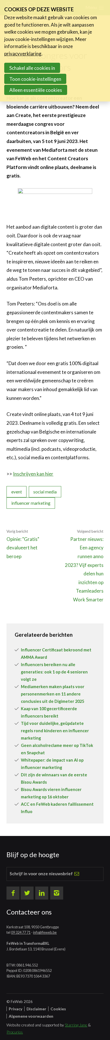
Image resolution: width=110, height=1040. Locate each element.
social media (45, 491)
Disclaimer (36, 1008)
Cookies (58, 1008)
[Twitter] (27, 893)
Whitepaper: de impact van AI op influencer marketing (52, 764)
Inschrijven (24, 474)
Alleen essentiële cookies (35, 90)
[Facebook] (12, 893)
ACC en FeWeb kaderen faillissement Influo (57, 808)
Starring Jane (76, 1024)
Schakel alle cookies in (32, 68)
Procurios (14, 1032)
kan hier (44, 474)
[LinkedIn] (41, 893)
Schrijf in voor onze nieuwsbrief (41, 873)
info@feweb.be (45, 932)
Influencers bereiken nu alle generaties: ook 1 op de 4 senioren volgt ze (54, 672)
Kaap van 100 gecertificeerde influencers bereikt (49, 712)
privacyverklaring (22, 54)
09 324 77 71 (20, 932)
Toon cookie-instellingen (35, 79)
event (16, 491)
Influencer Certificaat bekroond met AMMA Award (56, 653)
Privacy (15, 1008)
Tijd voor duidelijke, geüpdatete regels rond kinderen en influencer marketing (55, 730)
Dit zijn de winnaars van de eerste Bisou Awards (54, 778)
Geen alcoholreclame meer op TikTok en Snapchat (57, 749)
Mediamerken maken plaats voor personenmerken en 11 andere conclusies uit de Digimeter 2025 (52, 694)
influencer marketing (30, 503)
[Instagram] (56, 893)
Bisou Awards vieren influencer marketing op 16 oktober (51, 793)
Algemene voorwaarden (31, 1016)
